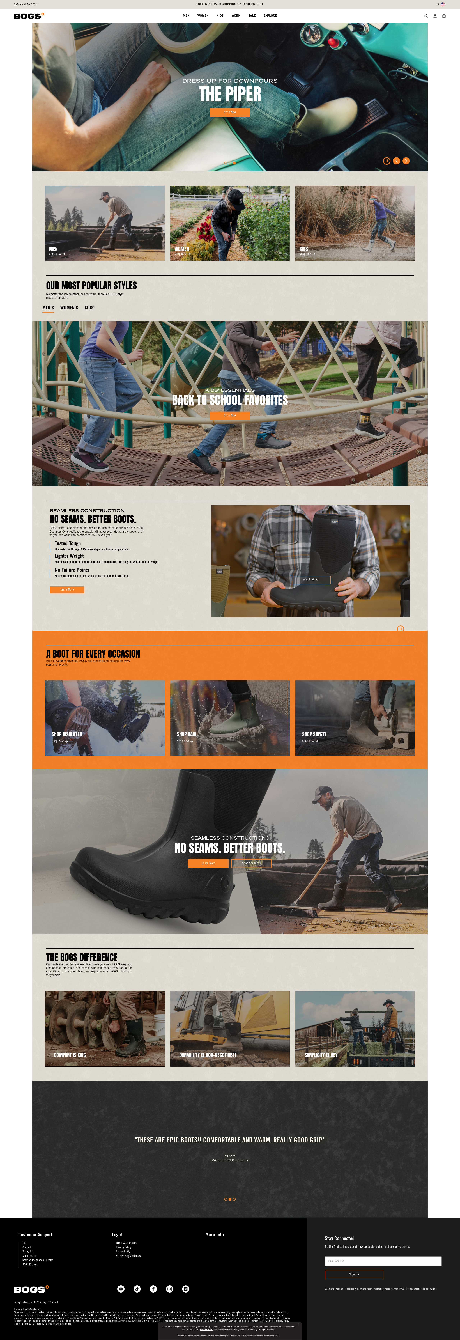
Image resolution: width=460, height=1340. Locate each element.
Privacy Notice (206, 1329)
